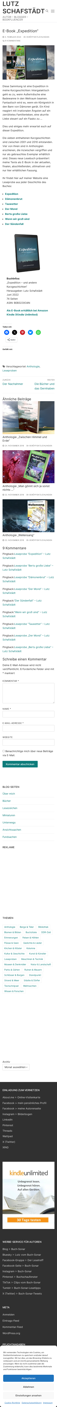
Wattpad (8, 1136)
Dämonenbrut (13, 198)
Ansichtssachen (12, 829)
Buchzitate (31, 932)
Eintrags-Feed (11, 1320)
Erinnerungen (11, 937)
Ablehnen (28, 1386)
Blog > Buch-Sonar (14, 1249)
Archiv (6, 1061)
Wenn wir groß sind (17, 218)
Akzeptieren (28, 1378)
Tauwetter (11, 203)
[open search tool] (47, 11)
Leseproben (10, 370)
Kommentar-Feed (13, 1326)
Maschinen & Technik (32, 959)
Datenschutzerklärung (31, 1403)
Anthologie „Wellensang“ (18, 535)
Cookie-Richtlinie (12, 1403)
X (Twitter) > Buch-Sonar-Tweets (22, 1293)
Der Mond (11, 208)
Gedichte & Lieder (32, 943)
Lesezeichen (10, 808)
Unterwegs (9, 822)
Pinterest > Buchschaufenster (20, 1276)
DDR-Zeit (46, 932)
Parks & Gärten (12, 969)
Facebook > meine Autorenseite (22, 1108)
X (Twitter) (9, 1141)
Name (7, 709)
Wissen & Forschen (14, 991)
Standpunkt (35, 975)
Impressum (48, 1403)
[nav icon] (52, 11)
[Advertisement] (28, 882)
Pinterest (8, 1125)
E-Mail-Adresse (13, 723)
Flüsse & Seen (11, 943)
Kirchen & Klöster (13, 948)
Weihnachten (29, 985)
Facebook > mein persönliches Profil (24, 1103)
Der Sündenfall (14, 224)
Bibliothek (43, 927)
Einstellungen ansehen (28, 1395)
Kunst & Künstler (37, 953)
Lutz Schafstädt (24, 7)
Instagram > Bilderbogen (17, 1114)
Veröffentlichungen (37, 37)
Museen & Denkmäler (15, 964)
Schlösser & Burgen (14, 975)
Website (8, 737)
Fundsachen (10, 836)
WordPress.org (11, 1333)
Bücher (7, 800)
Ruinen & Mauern (33, 969)
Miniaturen (9, 815)
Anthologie (33, 366)
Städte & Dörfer (32, 980)
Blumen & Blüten (12, 932)
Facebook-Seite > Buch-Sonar (21, 1265)
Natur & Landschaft (41, 964)
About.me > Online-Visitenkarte (21, 1097)
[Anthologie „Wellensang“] (28, 515)
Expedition (11, 193)
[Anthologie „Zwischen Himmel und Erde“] (28, 417)
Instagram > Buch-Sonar (17, 1271)
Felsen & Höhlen (30, 937)
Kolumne (30, 948)
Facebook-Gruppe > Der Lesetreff (23, 1260)
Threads (7, 1130)
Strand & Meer (11, 980)
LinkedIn (8, 1119)
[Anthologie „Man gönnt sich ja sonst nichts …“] (28, 466)
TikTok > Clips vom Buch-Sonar (22, 1282)
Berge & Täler (27, 927)
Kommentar (11, 681)
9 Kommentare (12, 41)
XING (6, 1147)
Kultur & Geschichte (14, 953)
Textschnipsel (11, 985)
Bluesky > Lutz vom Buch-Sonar (22, 1254)
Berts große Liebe (16, 213)
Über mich (9, 793)
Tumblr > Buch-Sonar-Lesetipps (22, 1287)
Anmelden (8, 1314)
